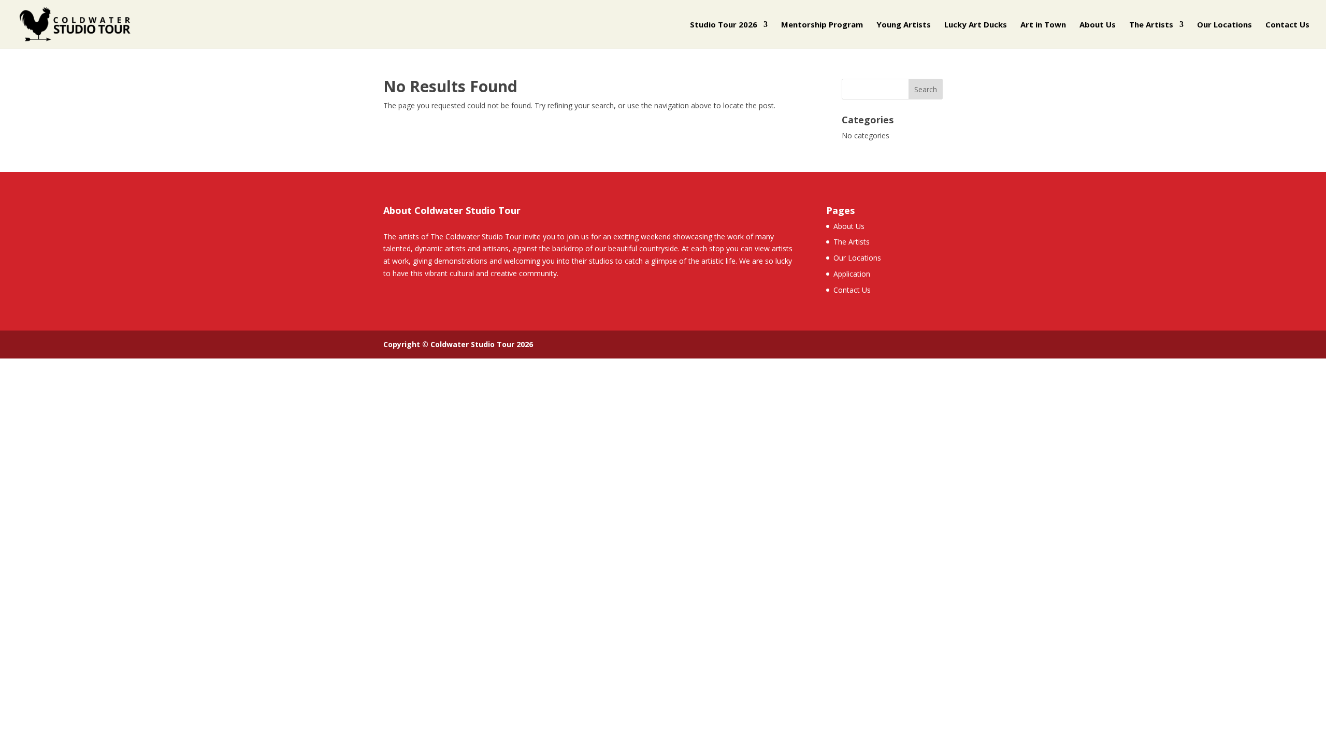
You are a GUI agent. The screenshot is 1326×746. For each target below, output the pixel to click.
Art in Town (1043, 25)
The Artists (1151, 25)
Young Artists (903, 25)
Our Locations (1224, 25)
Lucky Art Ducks (975, 25)
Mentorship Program (822, 25)
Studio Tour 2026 (723, 25)
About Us (1097, 25)
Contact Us (1287, 25)
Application (851, 274)
